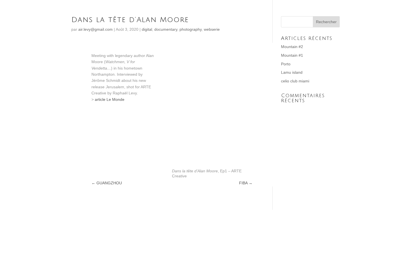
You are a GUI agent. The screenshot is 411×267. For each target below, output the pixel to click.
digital (147, 29)
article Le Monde (109, 99)
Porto (285, 64)
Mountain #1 (292, 55)
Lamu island (292, 72)
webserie (212, 29)
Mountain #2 (292, 46)
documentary (165, 29)
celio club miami (295, 81)
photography (190, 29)
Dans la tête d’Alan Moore (130, 20)
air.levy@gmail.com (95, 29)
